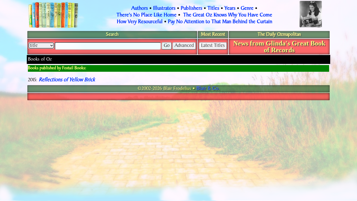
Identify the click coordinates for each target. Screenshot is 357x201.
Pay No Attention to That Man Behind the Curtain (220, 22)
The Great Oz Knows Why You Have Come (227, 15)
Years (230, 8)
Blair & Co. (208, 89)
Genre (247, 8)
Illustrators (164, 8)
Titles (213, 8)
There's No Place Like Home (147, 15)
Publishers (191, 8)
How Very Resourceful (140, 22)
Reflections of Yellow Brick (67, 80)
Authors (139, 8)
